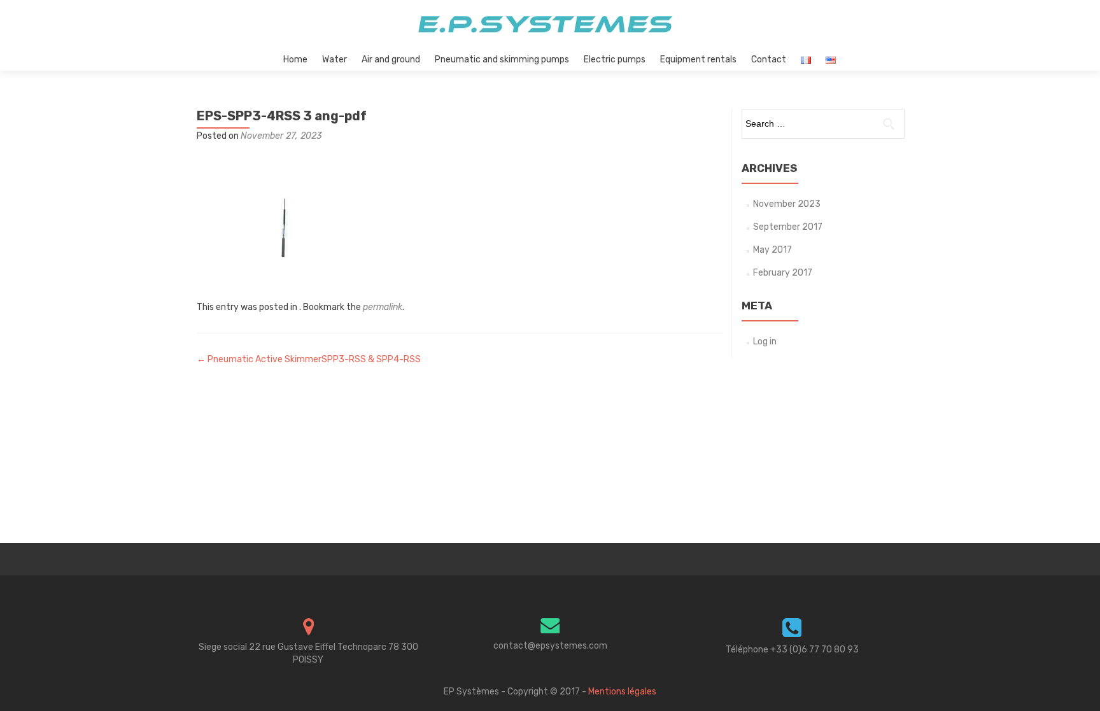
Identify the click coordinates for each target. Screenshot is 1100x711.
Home (295, 59)
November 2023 (787, 204)
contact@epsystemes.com (550, 645)
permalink (382, 307)
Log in (765, 341)
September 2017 (787, 227)
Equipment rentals (698, 59)
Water (334, 59)
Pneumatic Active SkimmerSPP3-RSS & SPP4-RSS (309, 359)
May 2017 (772, 249)
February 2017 (782, 272)
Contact (768, 59)
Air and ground (391, 59)
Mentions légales (622, 691)
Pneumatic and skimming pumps (502, 59)
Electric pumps (614, 59)
